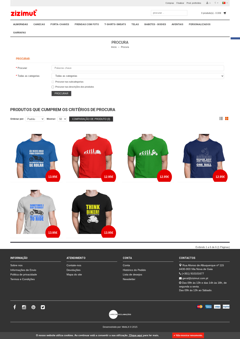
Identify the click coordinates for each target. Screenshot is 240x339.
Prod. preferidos (194, 3)
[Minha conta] (208, 3)
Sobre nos (16, 265)
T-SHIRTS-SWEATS (115, 24)
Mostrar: (51, 119)
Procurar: (23, 68)
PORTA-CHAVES (59, 24)
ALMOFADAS (20, 24)
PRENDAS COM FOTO (87, 24)
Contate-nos (74, 265)
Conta (126, 265)
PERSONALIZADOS (199, 24)
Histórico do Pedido (134, 269)
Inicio (114, 47)
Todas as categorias (29, 75)
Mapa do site (74, 274)
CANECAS (39, 24)
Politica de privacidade (23, 274)
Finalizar (180, 3)
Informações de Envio (23, 269)
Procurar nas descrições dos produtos (74, 87)
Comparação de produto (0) (91, 119)
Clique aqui (135, 335)
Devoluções (73, 269)
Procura (125, 47)
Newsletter (129, 279)
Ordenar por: (17, 119)
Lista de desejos (132, 274)
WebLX (125, 327)
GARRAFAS (19, 32)
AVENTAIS (177, 24)
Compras (170, 3)
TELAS (135, 24)
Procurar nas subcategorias (69, 81)
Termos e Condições (22, 279)
